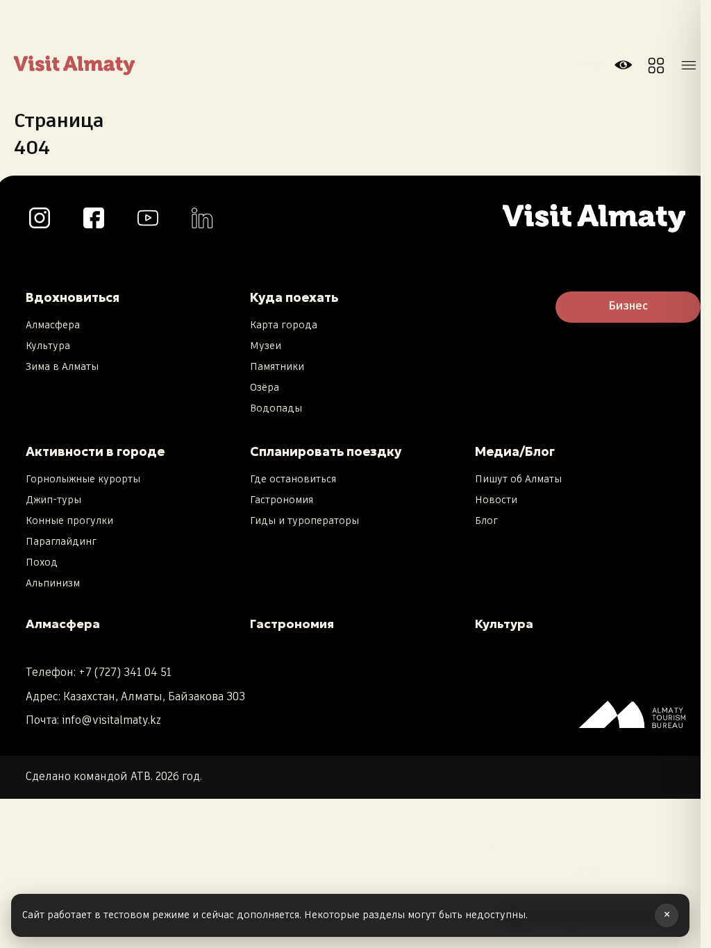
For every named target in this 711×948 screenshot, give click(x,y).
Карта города (283, 325)
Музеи (265, 346)
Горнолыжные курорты (83, 479)
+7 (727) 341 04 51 (125, 673)
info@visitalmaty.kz (111, 721)
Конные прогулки (69, 521)
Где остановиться (293, 479)
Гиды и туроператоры (304, 521)
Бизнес (628, 306)
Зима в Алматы (62, 367)
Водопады (276, 409)
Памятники (277, 367)
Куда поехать (294, 297)
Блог (486, 521)
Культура (48, 346)
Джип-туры (53, 500)
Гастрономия (281, 500)
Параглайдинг (61, 542)
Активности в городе (95, 451)
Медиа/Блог (515, 451)
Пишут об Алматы (518, 479)
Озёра (264, 388)
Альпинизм (53, 584)
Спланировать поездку (325, 451)
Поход (42, 563)
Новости (496, 500)
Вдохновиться (72, 297)
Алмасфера (53, 325)
